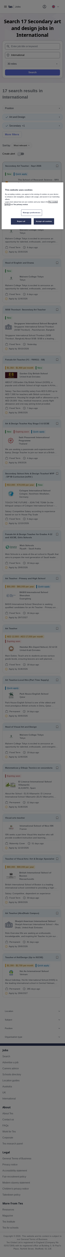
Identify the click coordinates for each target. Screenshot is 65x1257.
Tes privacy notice (20, 204)
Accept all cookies (44, 221)
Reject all (21, 221)
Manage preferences (31, 212)
